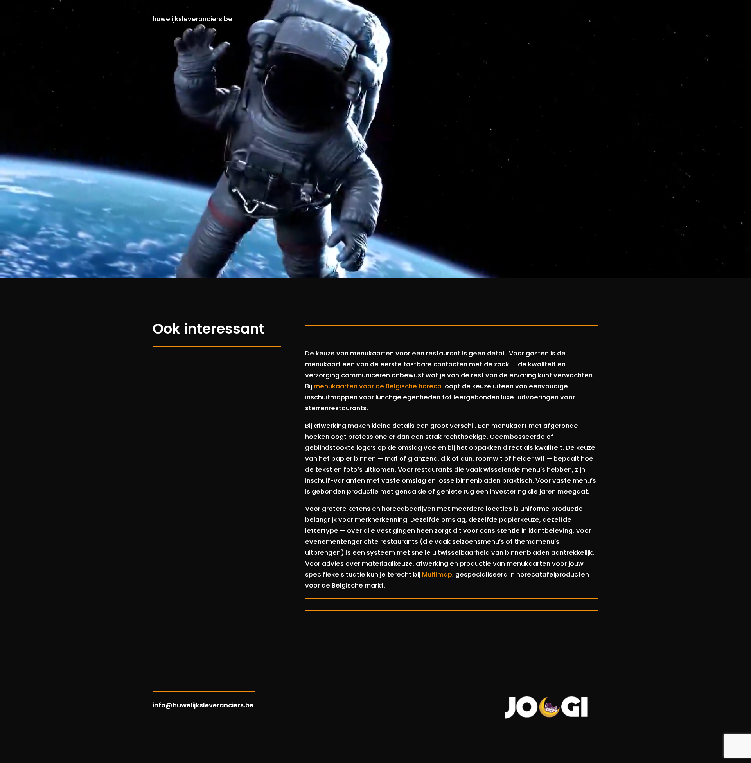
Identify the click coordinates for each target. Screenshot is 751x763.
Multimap (437, 574)
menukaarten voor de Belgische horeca (378, 386)
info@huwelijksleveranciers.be (203, 705)
